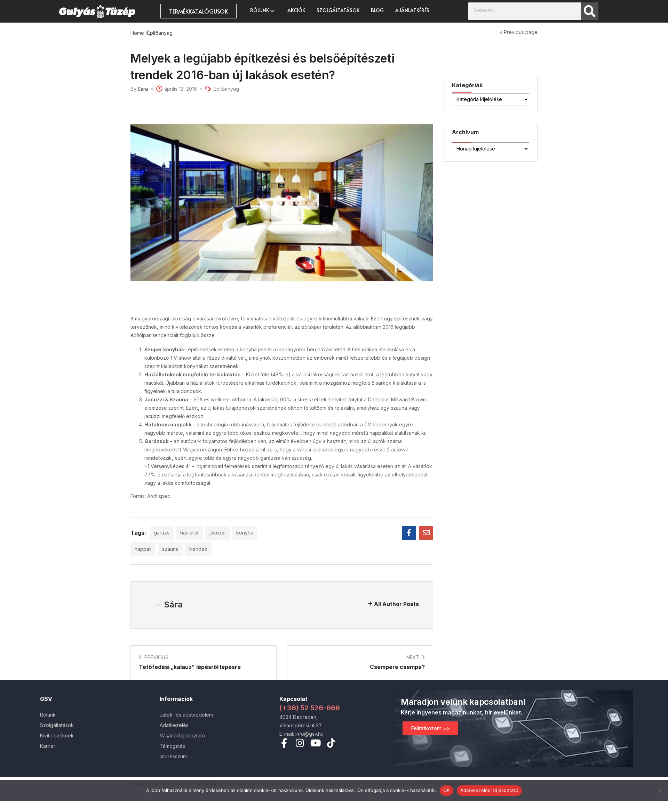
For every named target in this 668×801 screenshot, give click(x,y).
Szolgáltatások (338, 10)
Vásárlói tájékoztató (182, 735)
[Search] (589, 11)
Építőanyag (160, 33)
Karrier (47, 746)
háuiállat (189, 533)
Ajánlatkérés (412, 10)
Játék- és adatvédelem (186, 715)
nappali (143, 549)
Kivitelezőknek (57, 735)
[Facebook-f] (284, 742)
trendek (198, 549)
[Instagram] (299, 742)
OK (446, 790)
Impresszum (173, 756)
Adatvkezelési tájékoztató (489, 790)
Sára (142, 89)
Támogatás (172, 746)
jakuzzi (217, 533)
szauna (170, 549)
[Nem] (659, 790)
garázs (161, 533)
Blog (377, 10)
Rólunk (260, 10)
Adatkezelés (174, 725)
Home (137, 33)
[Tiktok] (331, 742)
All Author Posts (396, 603)
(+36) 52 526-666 (309, 708)
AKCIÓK (296, 10)
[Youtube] (315, 742)
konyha (244, 533)
